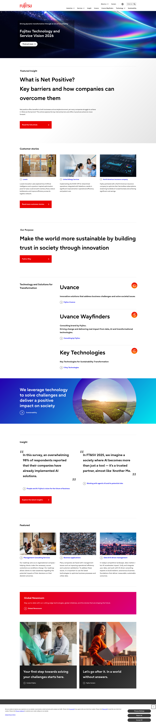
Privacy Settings (139, 711)
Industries (69, 8)
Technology (119, 8)
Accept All (139, 720)
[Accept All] (71, 709)
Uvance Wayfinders (107, 8)
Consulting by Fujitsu (72, 338)
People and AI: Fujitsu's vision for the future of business (48, 489)
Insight (89, 8)
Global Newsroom (35, 608)
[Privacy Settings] (20, 711)
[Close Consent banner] (153, 707)
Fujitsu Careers (90, 683)
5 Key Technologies (71, 367)
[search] (134, 4)
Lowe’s (25, 179)
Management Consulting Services (37, 558)
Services (79, 8)
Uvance (96, 8)
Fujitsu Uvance (69, 302)
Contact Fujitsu (31, 683)
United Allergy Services (71, 179)
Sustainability (132, 8)
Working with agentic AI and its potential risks (105, 483)
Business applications (72, 558)
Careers (113, 4)
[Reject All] (104, 709)
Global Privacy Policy (10, 714)
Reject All (139, 715)
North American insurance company (115, 179)
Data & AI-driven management (115, 558)
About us (103, 4)
